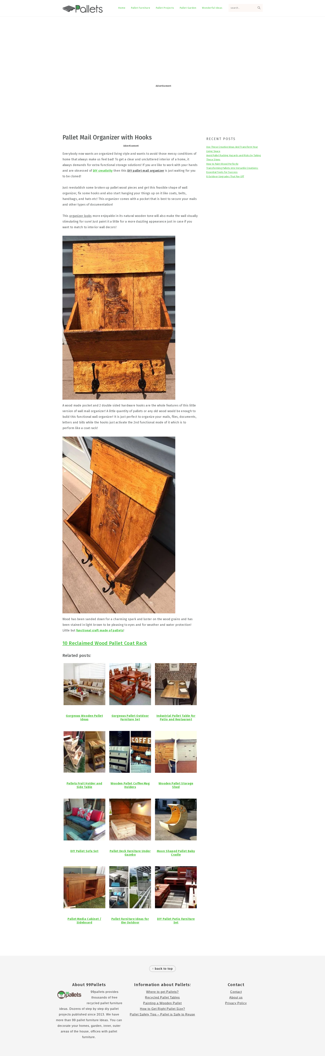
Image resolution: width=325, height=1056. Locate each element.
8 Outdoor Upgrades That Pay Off (225, 176)
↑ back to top (162, 968)
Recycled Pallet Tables (162, 997)
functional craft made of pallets (100, 630)
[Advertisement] (162, 46)
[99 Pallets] (82, 10)
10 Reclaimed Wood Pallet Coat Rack (104, 643)
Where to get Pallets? (162, 991)
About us (236, 997)
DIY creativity (103, 170)
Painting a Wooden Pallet (162, 1003)
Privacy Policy (236, 1003)
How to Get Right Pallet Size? (162, 1008)
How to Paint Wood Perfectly (222, 163)
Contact (236, 991)
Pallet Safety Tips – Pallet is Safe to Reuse (162, 1014)
